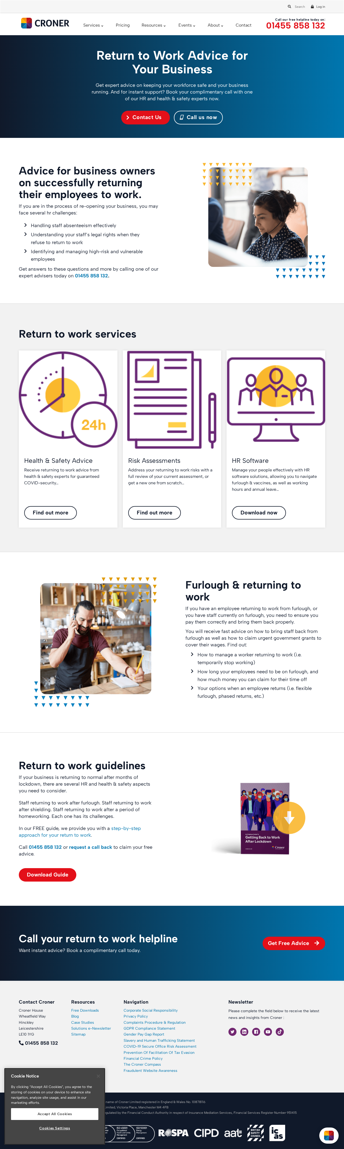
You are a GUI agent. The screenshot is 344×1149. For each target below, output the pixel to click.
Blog (75, 1016)
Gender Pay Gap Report (144, 1034)
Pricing (123, 25)
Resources (152, 25)
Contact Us (147, 117)
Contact (244, 25)
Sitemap (78, 1034)
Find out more (50, 512)
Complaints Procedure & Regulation (155, 1022)
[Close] (98, 1076)
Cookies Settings (54, 1128)
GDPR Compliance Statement (149, 1028)
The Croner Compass (142, 1064)
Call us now (201, 117)
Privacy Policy (136, 1016)
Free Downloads (85, 1010)
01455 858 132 (295, 25)
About (214, 25)
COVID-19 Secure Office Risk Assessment (160, 1046)
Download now (259, 512)
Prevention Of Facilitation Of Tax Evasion (159, 1052)
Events (185, 25)
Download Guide (47, 874)
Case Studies (82, 1022)
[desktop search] (288, 5)
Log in (320, 7)
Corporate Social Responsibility (151, 1010)
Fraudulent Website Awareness (150, 1070)
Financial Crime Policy (143, 1058)
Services (91, 25)
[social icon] (233, 1031)
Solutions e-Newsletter (91, 1028)
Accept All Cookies (55, 1114)
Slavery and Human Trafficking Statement (159, 1040)
